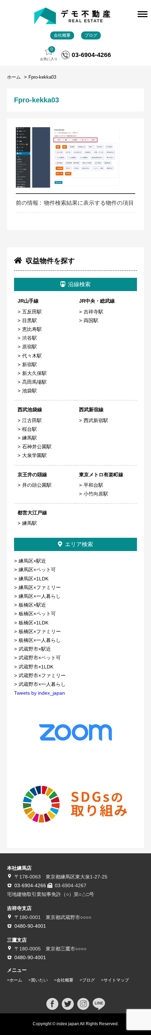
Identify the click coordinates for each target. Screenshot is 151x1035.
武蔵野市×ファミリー (42, 675)
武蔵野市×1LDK (36, 667)
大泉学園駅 (34, 455)
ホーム (14, 77)
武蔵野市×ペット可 (40, 657)
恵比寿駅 (32, 329)
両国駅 (91, 320)
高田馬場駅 (34, 382)
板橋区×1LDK (33, 622)
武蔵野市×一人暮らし (42, 684)
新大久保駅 (34, 373)
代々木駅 (32, 356)
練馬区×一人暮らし (40, 596)
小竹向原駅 (96, 494)
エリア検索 (79, 544)
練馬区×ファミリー (40, 587)
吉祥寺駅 (93, 311)
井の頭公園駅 (37, 485)
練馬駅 (29, 438)
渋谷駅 (29, 338)
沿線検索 (79, 284)
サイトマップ (116, 980)
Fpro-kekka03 (42, 77)
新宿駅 (29, 364)
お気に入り (49, 54)
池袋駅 (29, 390)
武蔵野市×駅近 (35, 649)
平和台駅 (93, 485)
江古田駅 (32, 420)
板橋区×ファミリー (40, 631)
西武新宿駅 (96, 420)
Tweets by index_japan (39, 693)
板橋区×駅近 (32, 605)
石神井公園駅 (37, 446)
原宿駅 (29, 346)
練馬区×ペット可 (37, 569)
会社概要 (62, 35)
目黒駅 (29, 320)
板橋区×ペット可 (37, 613)
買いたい (39, 980)
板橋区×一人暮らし (40, 640)
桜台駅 (29, 429)
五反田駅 (32, 311)
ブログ (91, 35)
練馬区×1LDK (33, 578)
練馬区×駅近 (32, 561)
